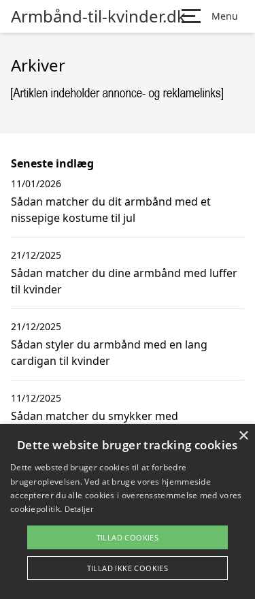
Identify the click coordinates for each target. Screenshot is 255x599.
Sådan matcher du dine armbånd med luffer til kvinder (124, 281)
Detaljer (79, 509)
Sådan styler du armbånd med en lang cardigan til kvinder (109, 352)
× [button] (243, 436)
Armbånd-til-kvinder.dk (98, 16)
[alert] (127, 511)
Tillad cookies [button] (128, 537)
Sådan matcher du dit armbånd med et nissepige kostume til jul (111, 209)
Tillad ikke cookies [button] (128, 568)
